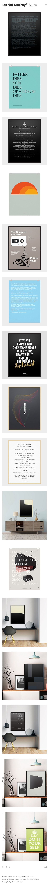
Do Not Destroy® (16, 876)
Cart (24, 879)
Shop (4, 879)
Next (45, 867)
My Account (10, 879)
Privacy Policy (6, 882)
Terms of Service (17, 882)
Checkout (30, 879)
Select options (6, 37)
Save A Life (18, 879)
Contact (36, 879)
